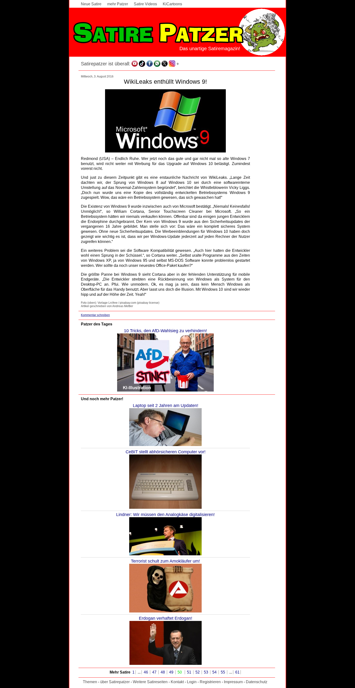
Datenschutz (256, 682)
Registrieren (210, 682)
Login (192, 682)
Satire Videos (145, 4)
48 (163, 672)
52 (198, 672)
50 (180, 672)
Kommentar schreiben (95, 315)
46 (146, 672)
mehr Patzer (117, 4)
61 (237, 672)
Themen (90, 682)
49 (171, 672)
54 (215, 672)
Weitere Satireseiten (150, 682)
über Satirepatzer (115, 682)
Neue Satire (91, 4)
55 (223, 672)
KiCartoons (172, 4)
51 (189, 672)
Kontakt (177, 682)
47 (154, 672)
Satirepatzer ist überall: (105, 63)
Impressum (233, 682)
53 (206, 672)
